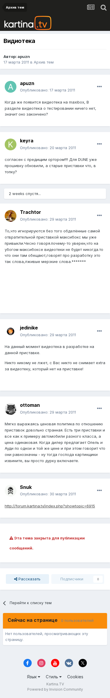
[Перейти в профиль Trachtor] (10, 216)
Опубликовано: (47, 90)
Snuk (26, 487)
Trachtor (30, 212)
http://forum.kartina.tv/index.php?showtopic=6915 (50, 506)
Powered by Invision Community (55, 689)
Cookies (75, 676)
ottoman (30, 405)
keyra (26, 141)
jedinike (29, 328)
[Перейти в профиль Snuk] (10, 491)
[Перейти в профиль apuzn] (10, 87)
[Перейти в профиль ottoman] (10, 409)
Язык (32, 676)
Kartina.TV (55, 684)
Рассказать (28, 579)
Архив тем (44, 62)
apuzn (24, 56)
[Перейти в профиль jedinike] (10, 331)
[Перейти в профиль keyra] (10, 144)
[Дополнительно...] (99, 86)
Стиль (52, 676)
